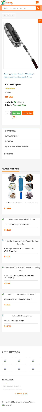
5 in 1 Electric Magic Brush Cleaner (17, 224)
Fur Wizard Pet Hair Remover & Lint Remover (21, 203)
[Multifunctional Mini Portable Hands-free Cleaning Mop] (21, 269)
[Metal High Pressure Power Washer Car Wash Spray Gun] (21, 242)
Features (10, 131)
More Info (9, 15)
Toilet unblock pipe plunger (14, 321)
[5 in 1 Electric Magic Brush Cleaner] (21, 219)
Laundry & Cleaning (25, 74)
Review (9, 141)
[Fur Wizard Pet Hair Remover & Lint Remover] (21, 187)
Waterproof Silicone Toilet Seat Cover (18, 299)
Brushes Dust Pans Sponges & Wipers (18, 77)
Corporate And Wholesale (12, 390)
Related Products (10, 169)
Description (11, 136)
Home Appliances (10, 74)
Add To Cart (27, 113)
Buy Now (16, 113)
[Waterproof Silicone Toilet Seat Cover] (21, 294)
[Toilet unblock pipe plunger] (21, 315)
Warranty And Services (11, 386)
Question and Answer (17, 146)
